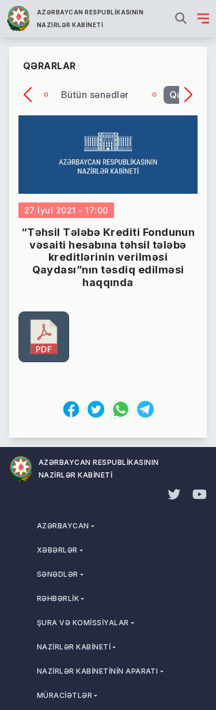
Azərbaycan (63, 525)
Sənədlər (57, 574)
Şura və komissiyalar (83, 622)
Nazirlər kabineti (74, 647)
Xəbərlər (57, 550)
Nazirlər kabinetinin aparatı (97, 671)
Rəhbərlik (58, 598)
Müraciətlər (64, 695)
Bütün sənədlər (95, 94)
